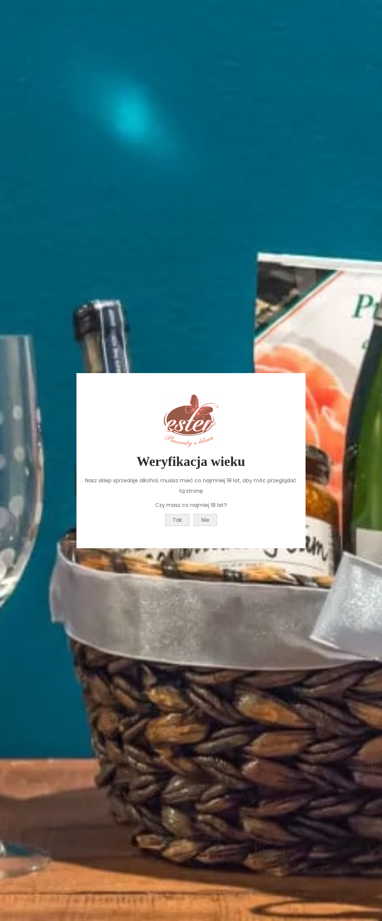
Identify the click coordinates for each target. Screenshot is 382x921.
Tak (177, 520)
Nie (205, 520)
